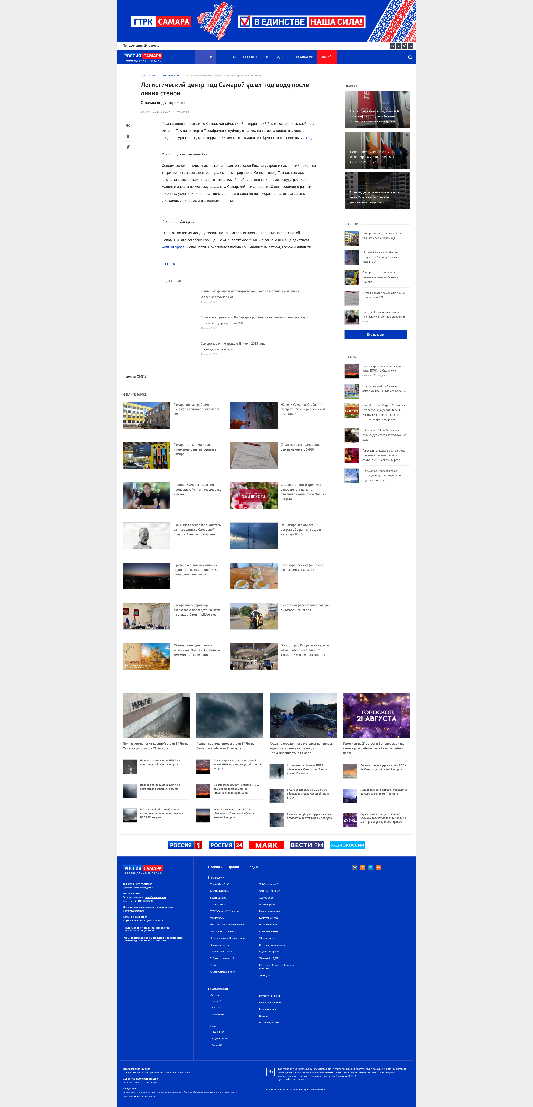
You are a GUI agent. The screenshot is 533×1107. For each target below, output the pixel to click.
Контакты (265, 1016)
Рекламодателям (269, 1022)
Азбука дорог (267, 897)
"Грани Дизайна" (219, 884)
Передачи (216, 877)
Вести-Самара (218, 897)
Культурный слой (269, 918)
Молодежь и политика (223, 931)
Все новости (375, 334)
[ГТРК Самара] (142, 57)
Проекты (250, 57)
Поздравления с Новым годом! (227, 938)
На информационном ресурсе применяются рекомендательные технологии (153, 939)
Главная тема (217, 904)
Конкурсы (228, 57)
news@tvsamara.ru (155, 897)
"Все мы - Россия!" (269, 891)
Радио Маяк (218, 1032)
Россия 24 (217, 1007)
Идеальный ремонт (270, 951)
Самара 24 (218, 1014)
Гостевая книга (267, 1009)
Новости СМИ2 (134, 376)
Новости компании (270, 1002)
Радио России (220, 1038)
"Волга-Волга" (267, 938)
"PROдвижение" (268, 884)
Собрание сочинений (222, 958)
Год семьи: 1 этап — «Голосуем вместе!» (276, 967)
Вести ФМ (217, 1045)
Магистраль (217, 918)
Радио (280, 57)
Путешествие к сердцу (272, 945)
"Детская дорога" (219, 891)
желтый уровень (175, 247)
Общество (168, 264)
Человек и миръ (268, 924)
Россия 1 (217, 1001)
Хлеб (213, 965)
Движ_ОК (265, 975)
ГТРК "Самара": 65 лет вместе (227, 911)
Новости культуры (269, 911)
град (309, 138)
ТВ (266, 57)
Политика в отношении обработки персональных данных (147, 929)
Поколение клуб (219, 945)
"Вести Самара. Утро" (222, 972)
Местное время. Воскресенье (227, 924)
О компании (303, 57)
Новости (205, 57)
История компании (270, 996)
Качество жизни (268, 931)
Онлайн (327, 57)
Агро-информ (267, 904)
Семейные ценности (221, 951)
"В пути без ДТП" (269, 958)
